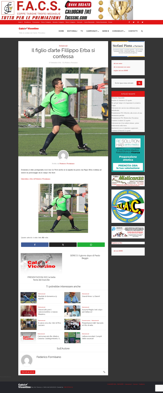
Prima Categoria (46, 22)
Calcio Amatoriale (101, 22)
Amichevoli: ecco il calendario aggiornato (124, 128)
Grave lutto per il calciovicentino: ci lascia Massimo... (47, 312)
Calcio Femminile (89, 22)
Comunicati (117, 31)
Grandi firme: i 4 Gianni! (91, 296)
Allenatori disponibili (117, 98)
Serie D (20, 22)
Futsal (110, 22)
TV (82, 31)
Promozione (35, 22)
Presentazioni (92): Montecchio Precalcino (124, 118)
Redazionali (63, 46)
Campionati (91, 31)
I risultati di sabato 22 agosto (120, 120)
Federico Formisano (71, 63)
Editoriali (72, 31)
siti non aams (118, 63)
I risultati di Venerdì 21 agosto (121, 131)
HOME (61, 31)
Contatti (132, 31)
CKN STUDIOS (68, 387)
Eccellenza (27, 22)
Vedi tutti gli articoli (28, 372)
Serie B (105, 31)
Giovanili (79, 22)
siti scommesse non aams (122, 67)
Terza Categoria (70, 22)
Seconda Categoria (58, 22)
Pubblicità (142, 384)
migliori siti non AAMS (121, 70)
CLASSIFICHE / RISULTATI (115, 384)
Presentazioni (86, 320)
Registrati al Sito (116, 243)
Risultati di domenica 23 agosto (121, 100)
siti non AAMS (118, 251)
